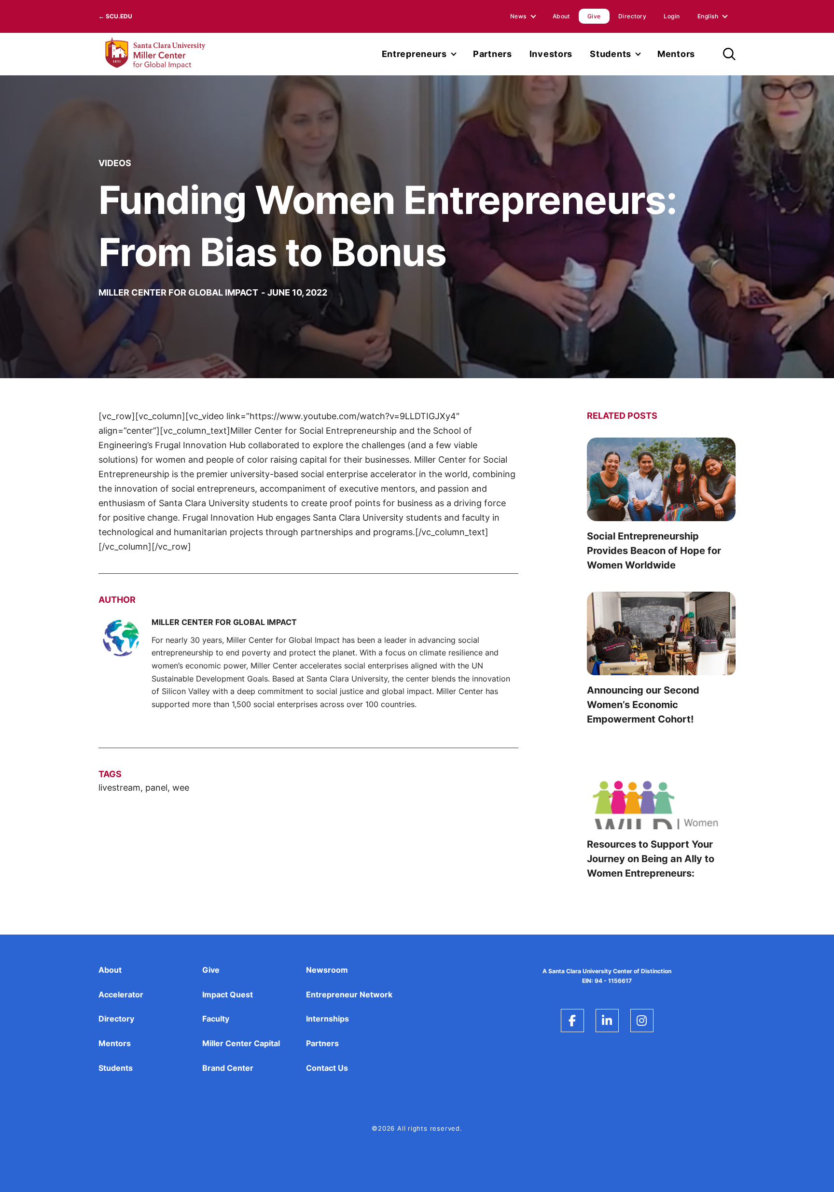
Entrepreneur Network (349, 994)
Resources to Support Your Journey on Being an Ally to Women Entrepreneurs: (650, 858)
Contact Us (327, 1068)
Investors (550, 54)
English (707, 16)
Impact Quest (227, 994)
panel (156, 787)
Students (610, 54)
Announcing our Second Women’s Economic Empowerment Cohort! (643, 704)
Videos (114, 163)
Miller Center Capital (241, 1043)
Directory (632, 16)
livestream (119, 787)
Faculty (215, 1018)
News (518, 16)
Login (672, 16)
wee (180, 787)
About (561, 16)
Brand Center (227, 1068)
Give (594, 16)
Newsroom (327, 970)
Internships (327, 1018)
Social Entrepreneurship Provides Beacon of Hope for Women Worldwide (654, 550)
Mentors (676, 54)
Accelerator (120, 994)
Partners (492, 54)
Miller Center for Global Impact (178, 292)
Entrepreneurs (414, 54)
